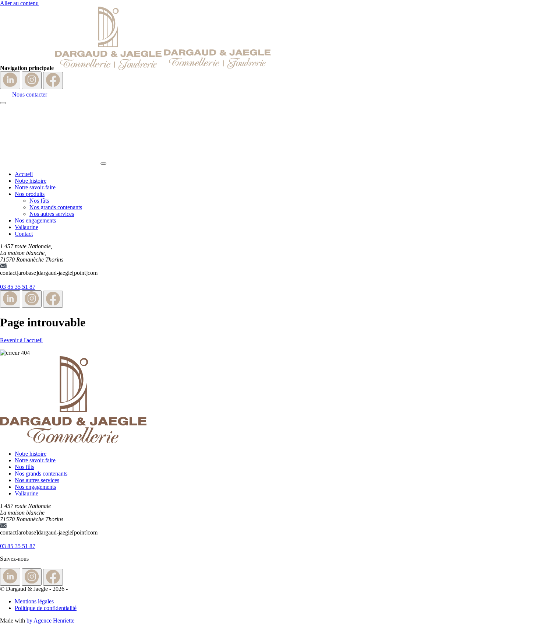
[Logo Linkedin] (10, 80)
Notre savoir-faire (35, 187)
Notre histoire (30, 181)
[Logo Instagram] (32, 80)
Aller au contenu (19, 3)
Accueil (24, 174)
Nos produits (30, 194)
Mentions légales (34, 601)
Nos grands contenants (55, 207)
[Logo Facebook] (53, 80)
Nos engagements (35, 220)
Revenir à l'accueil (21, 340)
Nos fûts (39, 200)
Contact (24, 234)
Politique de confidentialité (46, 608)
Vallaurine (26, 227)
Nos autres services (51, 214)
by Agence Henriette (50, 620)
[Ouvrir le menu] (3, 103)
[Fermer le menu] (103, 163)
